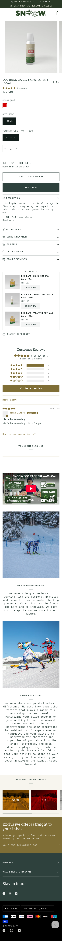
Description (13, 198)
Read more (8, 220)
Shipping (11, 244)
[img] (9, 408)
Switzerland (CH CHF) (36, 909)
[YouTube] (16, 893)
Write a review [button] (31, 388)
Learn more (44, 2)
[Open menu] (7, 13)
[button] (10, 88)
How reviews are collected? (19, 434)
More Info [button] (8, 862)
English (9, 909)
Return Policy (14, 252)
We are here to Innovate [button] (17, 872)
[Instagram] (10, 893)
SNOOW (8, 926)
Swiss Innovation (16, 237)
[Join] (56, 844)
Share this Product (18, 334)
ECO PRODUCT (13, 229)
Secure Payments (16, 259)
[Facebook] (4, 893)
